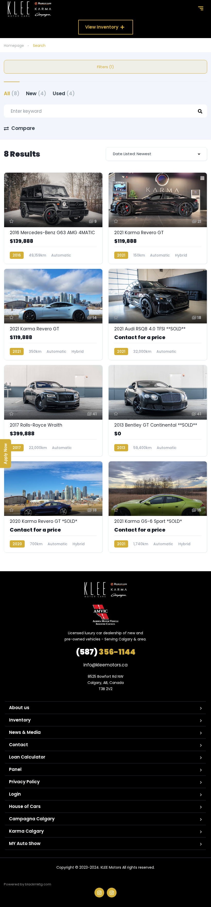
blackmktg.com (38, 884)
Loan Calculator (27, 757)
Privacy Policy (24, 782)
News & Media (25, 732)
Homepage (14, 45)
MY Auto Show (24, 843)
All (12, 93)
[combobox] (156, 154)
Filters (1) (105, 66)
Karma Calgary (26, 831)
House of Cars (25, 806)
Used (64, 93)
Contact (18, 745)
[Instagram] (99, 892)
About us (19, 708)
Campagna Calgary (32, 819)
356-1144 (105, 651)
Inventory (20, 720)
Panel (15, 769)
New (36, 93)
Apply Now (5, 453)
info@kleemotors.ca (105, 665)
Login (15, 794)
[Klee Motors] (29, 9)
